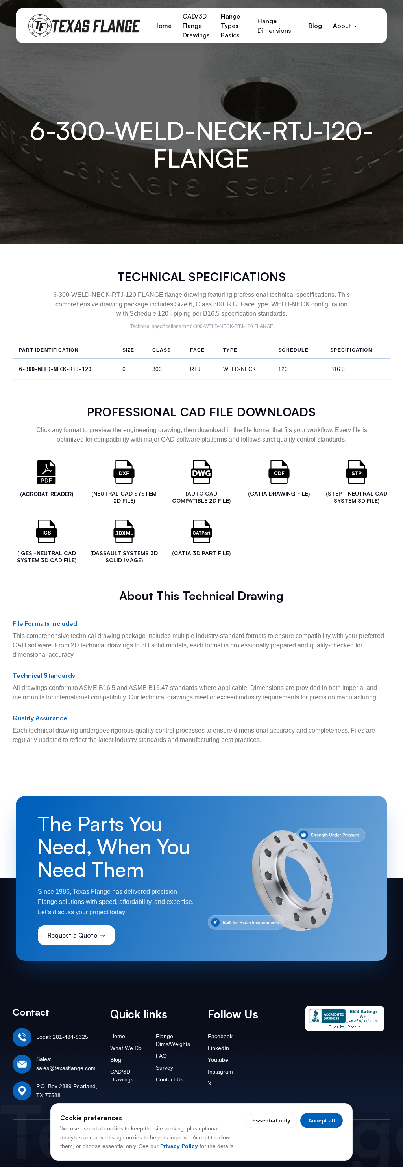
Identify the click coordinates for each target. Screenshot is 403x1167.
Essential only (271, 1120)
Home (163, 26)
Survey (164, 1067)
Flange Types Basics (230, 25)
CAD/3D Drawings (121, 1075)
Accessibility (374, 1135)
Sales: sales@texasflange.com (66, 1063)
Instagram (220, 1071)
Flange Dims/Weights (173, 1040)
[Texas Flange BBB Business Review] (344, 1018)
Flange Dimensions (274, 25)
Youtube (218, 1060)
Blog (315, 26)
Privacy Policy (179, 1146)
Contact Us (169, 1079)
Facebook (220, 1036)
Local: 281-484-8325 (62, 1037)
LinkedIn (218, 1048)
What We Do (126, 1048)
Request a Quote (72, 935)
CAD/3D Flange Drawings (196, 25)
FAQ (161, 1056)
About (342, 26)
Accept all (321, 1120)
